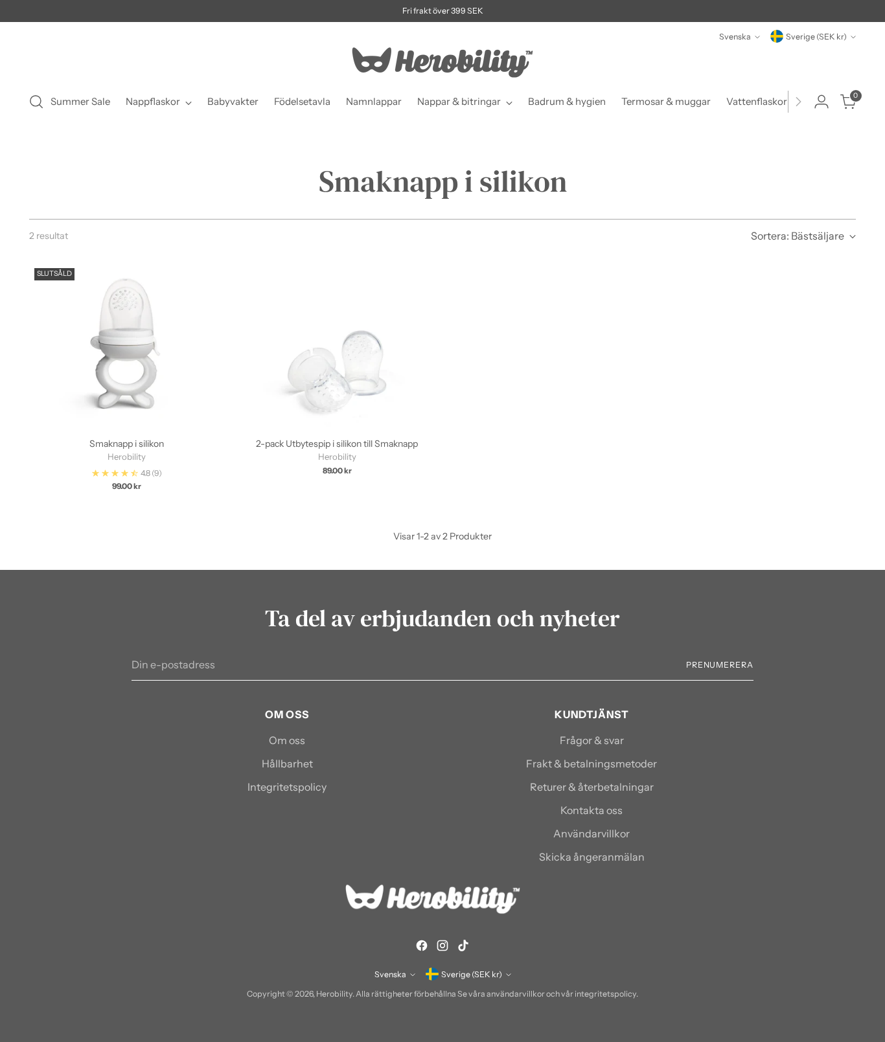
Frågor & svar (592, 740)
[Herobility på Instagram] (442, 947)
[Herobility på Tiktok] (463, 947)
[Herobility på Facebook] (422, 947)
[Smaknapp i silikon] (126, 345)
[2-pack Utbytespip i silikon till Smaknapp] (337, 345)
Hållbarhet (287, 763)
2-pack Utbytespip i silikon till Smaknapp (337, 443)
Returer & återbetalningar (592, 786)
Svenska (735, 36)
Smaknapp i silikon (126, 443)
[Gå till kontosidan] (821, 102)
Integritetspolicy (287, 786)
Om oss (287, 740)
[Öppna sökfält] (36, 102)
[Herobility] (442, 62)
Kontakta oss (591, 810)
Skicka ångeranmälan (592, 856)
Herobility (334, 994)
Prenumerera (719, 665)
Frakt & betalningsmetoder (591, 763)
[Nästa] (798, 102)
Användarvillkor (591, 833)
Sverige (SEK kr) (816, 36)
